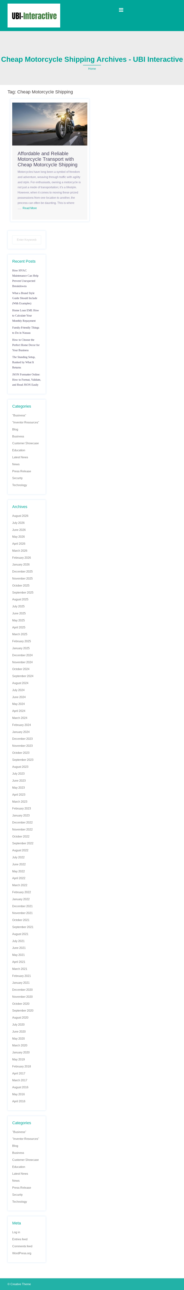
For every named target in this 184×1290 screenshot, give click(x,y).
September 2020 (22, 1010)
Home (92, 68)
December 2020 (22, 989)
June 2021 (19, 947)
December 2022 (22, 822)
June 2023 (19, 780)
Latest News (20, 457)
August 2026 (20, 515)
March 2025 (19, 634)
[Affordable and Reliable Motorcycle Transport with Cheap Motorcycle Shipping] (49, 123)
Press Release (21, 471)
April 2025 (18, 627)
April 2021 (18, 961)
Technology (19, 485)
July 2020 (18, 1024)
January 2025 (21, 648)
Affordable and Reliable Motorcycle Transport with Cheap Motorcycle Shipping (47, 159)
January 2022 (21, 899)
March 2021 (19, 968)
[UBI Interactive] (34, 15)
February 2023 (21, 808)
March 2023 (19, 801)
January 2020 (21, 1052)
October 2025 (20, 585)
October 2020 (20, 1003)
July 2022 (18, 857)
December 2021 (22, 906)
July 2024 (18, 690)
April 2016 (18, 1101)
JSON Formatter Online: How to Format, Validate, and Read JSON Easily (26, 379)
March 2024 (19, 717)
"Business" (19, 415)
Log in (16, 1232)
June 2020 (19, 1031)
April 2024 (18, 710)
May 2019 (18, 1059)
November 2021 (22, 913)
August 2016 (20, 1087)
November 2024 (22, 662)
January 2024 (21, 731)
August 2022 (20, 850)
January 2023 (21, 815)
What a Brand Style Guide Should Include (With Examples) (24, 298)
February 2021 (21, 975)
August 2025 (20, 599)
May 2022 (18, 871)
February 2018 (21, 1066)
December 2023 (22, 738)
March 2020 (19, 1045)
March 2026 (19, 550)
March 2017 (19, 1080)
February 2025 (21, 641)
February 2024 (21, 724)
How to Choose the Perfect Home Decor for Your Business (26, 345)
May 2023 (18, 787)
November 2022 (22, 829)
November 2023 (22, 745)
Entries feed (19, 1239)
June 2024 (19, 697)
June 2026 (19, 529)
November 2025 (22, 578)
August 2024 (20, 683)
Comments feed (22, 1246)
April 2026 (18, 543)
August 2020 (20, 1017)
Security (17, 478)
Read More (30, 208)
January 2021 (21, 982)
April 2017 (18, 1073)
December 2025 (22, 571)
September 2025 (22, 592)
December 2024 (22, 655)
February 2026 (21, 557)
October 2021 (20, 920)
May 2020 (18, 1038)
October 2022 (20, 836)
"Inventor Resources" (25, 422)
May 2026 (18, 536)
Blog (15, 429)
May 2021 (18, 954)
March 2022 (19, 885)
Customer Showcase (25, 443)
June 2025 (19, 613)
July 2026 (18, 522)
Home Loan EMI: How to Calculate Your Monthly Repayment (25, 315)
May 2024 (18, 703)
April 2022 (18, 878)
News (16, 464)
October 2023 (20, 752)
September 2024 (22, 676)
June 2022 (19, 864)
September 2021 (22, 927)
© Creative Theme (19, 1284)
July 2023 (18, 773)
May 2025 (18, 620)
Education (18, 450)
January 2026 (21, 564)
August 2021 (20, 934)
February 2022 (21, 892)
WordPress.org (21, 1253)
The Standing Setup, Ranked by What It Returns (23, 362)
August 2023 (20, 766)
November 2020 (22, 996)
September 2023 (22, 759)
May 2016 (18, 1094)
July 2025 (18, 606)
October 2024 (20, 669)
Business (18, 436)
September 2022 (22, 843)
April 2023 (18, 794)
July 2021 (18, 941)
